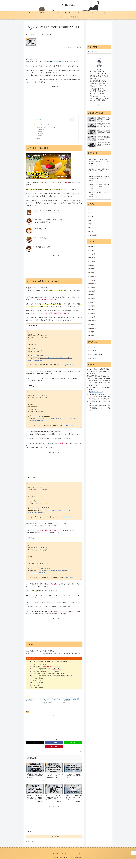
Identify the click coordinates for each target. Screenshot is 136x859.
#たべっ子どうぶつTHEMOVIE (49, 358)
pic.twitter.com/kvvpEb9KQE (36, 360)
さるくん (40, 135)
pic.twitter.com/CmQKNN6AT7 (36, 573)
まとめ (38, 138)
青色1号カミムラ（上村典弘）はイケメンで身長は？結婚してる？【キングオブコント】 (99, 161)
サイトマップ (93, 351)
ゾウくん (40, 131)
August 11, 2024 (68, 365)
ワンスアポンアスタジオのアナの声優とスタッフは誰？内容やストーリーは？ (52, 699)
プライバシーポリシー (95, 354)
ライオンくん (41, 129)
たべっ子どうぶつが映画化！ (44, 124)
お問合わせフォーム (96, 392)
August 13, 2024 (68, 517)
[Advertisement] (54, 52)
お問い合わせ (93, 347)
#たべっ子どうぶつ (36, 355)
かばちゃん (40, 133)
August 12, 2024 (68, 425)
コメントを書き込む (54, 836)
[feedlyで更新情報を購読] (98, 105)
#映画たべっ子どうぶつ (65, 358)
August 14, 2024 (68, 577)
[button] (109, 52)
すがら (99, 69)
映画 (28, 711)
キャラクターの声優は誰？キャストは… (46, 127)
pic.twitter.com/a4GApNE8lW (36, 512)
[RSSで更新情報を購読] (100, 105)
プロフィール (93, 358)
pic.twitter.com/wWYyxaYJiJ (37, 420)
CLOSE (72, 119)
